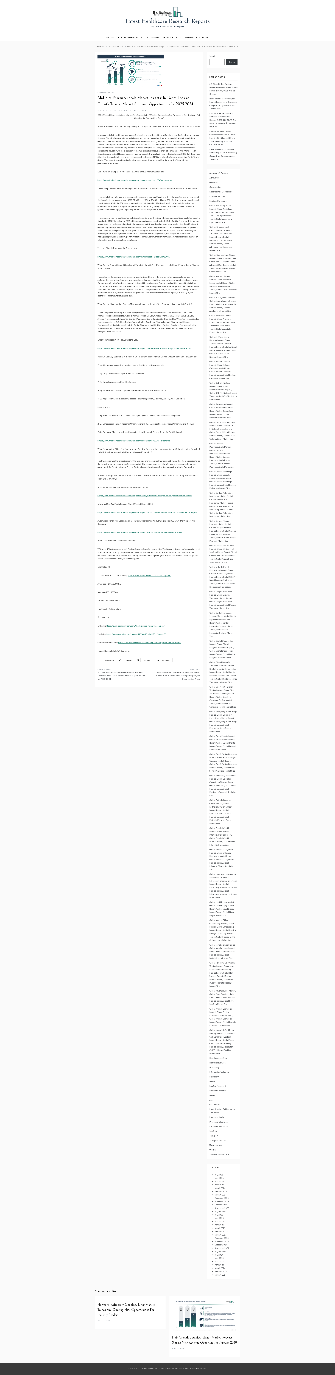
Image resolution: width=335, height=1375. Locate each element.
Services (213, 1131)
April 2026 (219, 1184)
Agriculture (214, 178)
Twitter (128, 660)
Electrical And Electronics (220, 192)
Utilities (212, 1150)
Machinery (214, 1077)
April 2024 (219, 1265)
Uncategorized (215, 1145)
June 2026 (219, 1178)
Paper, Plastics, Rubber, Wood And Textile (222, 1111)
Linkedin (166, 660)
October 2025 (221, 1204)
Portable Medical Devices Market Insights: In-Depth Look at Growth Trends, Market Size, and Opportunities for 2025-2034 (121, 675)
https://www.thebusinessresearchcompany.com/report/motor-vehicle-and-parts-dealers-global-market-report (147, 512)
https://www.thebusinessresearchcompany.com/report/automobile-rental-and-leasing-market (139, 532)
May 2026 (219, 1181)
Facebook (109, 660)
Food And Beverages (218, 201)
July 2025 (219, 1215)
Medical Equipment (151, 37)
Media (212, 1081)
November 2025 (222, 1201)
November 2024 (222, 1241)
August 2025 (220, 1211)
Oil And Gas (214, 1104)
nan (211, 1100)
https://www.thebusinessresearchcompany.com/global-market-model (149, 642)
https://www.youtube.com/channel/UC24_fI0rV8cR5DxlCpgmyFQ (136, 634)
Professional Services (218, 1122)
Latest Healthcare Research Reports (167, 21)
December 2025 (222, 1198)
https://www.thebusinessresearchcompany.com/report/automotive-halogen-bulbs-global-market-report (144, 495)
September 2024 (222, 1248)
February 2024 (221, 1271)
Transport (213, 1136)
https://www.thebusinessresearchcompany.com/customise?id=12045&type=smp (133, 440)
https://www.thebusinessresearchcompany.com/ (149, 575)
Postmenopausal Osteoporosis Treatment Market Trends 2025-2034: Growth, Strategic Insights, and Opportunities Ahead (178, 675)
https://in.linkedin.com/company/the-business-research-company (135, 626)
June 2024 (219, 1258)
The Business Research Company (133, 110)
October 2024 (221, 1245)
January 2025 (221, 1235)
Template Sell (200, 1369)
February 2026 (221, 1191)
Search (212, 56)
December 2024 (222, 1238)
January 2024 (221, 1275)
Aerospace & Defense (218, 173)
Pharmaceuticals (172, 37)
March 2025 (220, 1228)
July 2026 (219, 1175)
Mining (212, 1095)
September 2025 (222, 1208)
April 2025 (219, 1224)
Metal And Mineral (217, 1090)
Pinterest (147, 660)
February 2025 (221, 1231)
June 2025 (219, 1218)
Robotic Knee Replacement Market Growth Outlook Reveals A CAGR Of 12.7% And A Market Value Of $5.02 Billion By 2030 (223, 120)
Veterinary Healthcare (196, 37)
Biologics (111, 37)
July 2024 (219, 1255)
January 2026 (221, 1195)
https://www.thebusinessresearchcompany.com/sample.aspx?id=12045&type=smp (134, 180)
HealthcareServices (128, 37)
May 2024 (219, 1261)
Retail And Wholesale (218, 1126)
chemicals (213, 182)
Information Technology (219, 1072)
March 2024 (220, 1268)
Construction (215, 187)
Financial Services (217, 196)
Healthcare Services (218, 1058)
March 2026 (220, 1188)
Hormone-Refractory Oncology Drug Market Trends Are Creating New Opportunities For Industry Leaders (126, 1310)
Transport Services (217, 1140)
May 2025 (219, 1221)
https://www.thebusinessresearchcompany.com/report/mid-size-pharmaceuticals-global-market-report (144, 348)
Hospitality (214, 1067)
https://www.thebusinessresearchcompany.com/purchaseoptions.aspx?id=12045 (133, 256)
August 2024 (220, 1251)
